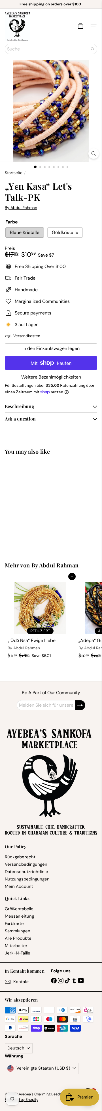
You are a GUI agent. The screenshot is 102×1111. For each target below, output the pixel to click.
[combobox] (51, 49)
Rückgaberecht (20, 857)
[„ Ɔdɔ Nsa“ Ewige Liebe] (40, 619)
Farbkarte (14, 923)
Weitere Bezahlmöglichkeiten (51, 377)
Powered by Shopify (21, 1099)
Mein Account (19, 886)
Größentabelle (19, 909)
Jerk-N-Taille (17, 953)
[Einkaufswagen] (80, 26)
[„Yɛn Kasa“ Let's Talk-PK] (40, 505)
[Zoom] (93, 153)
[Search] (92, 49)
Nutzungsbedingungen (27, 879)
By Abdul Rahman (55, 565)
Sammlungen (17, 931)
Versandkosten (26, 335)
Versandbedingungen (26, 864)
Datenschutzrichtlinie (26, 872)
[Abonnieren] (80, 705)
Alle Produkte (18, 938)
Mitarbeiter (16, 946)
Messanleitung (19, 916)
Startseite (13, 172)
